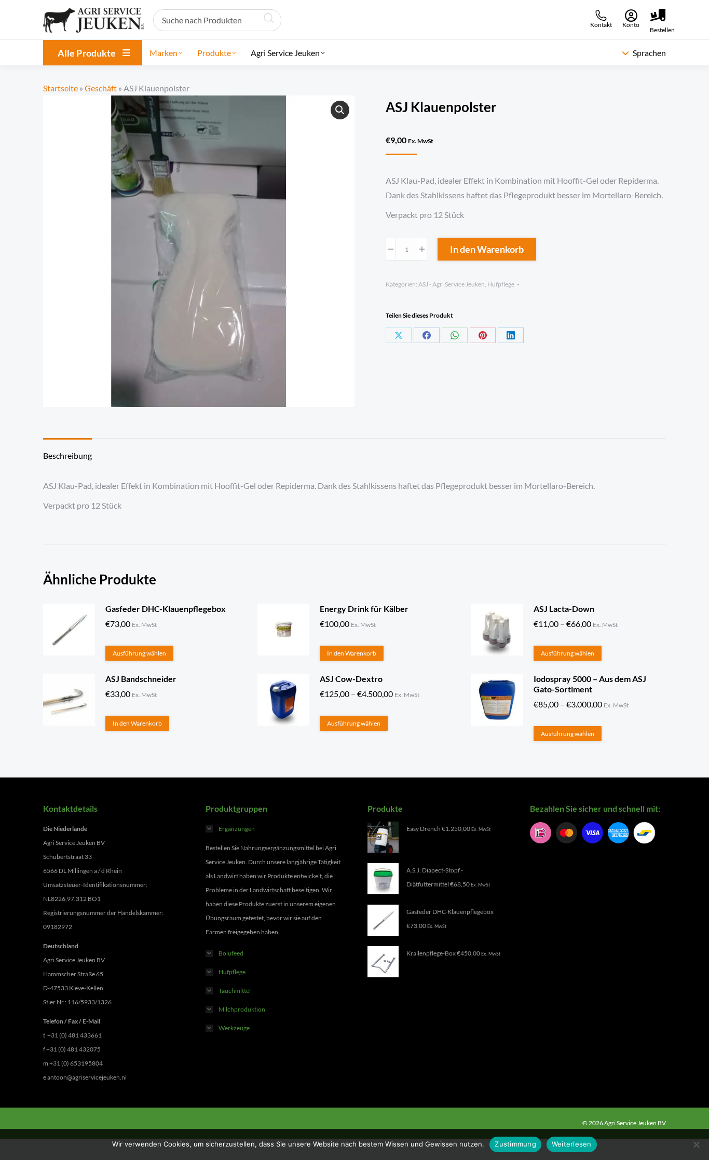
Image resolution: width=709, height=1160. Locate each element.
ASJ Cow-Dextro (351, 679)
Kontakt (601, 25)
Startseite (60, 88)
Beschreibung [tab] (67, 455)
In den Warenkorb (487, 249)
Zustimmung (515, 1144)
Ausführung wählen (139, 653)
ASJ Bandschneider (140, 679)
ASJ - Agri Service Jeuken (451, 284)
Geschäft (101, 88)
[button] (340, 110)
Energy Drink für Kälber (364, 608)
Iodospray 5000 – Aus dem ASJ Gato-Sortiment (590, 684)
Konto (630, 25)
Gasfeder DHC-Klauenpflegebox (165, 608)
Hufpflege (500, 284)
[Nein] (696, 1144)
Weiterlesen (572, 1144)
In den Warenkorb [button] (351, 653)
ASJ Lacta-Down (564, 608)
